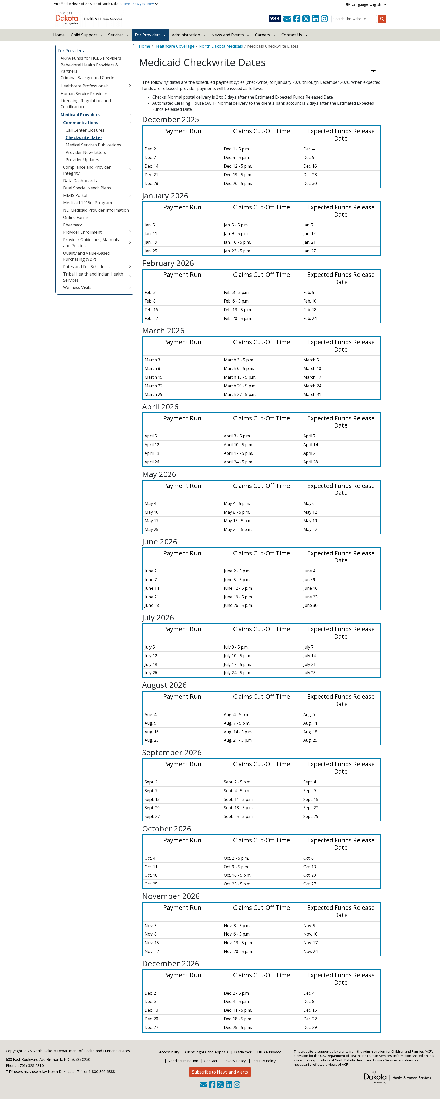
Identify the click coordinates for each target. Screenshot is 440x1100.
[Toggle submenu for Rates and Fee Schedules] (130, 267)
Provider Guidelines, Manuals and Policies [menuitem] (91, 243)
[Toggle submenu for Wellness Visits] (130, 287)
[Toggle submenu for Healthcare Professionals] (130, 86)
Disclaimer (242, 1052)
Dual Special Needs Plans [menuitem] (87, 188)
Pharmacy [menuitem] (72, 225)
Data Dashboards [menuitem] (80, 180)
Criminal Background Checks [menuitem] (88, 77)
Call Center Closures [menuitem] (85, 130)
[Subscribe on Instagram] (324, 19)
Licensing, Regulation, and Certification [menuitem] (86, 103)
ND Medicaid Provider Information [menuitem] (96, 210)
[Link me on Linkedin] (315, 19)
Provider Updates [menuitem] (82, 159)
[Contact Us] (287, 19)
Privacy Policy (234, 1060)
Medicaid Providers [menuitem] (80, 114)
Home (59, 35)
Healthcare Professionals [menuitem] (85, 86)
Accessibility (169, 1052)
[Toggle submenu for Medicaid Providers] (130, 115)
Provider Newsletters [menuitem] (86, 152)
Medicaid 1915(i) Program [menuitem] (87, 202)
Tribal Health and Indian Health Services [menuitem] (93, 277)
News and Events (227, 35)
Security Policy (264, 1060)
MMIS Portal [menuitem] (75, 195)
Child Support (84, 35)
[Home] (90, 18)
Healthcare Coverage (174, 46)
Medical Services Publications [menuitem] (93, 145)
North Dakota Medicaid (221, 46)
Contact (210, 1060)
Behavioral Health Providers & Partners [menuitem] (89, 68)
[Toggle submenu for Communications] (130, 123)
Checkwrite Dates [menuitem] (84, 137)
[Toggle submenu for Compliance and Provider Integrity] (130, 170)
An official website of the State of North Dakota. (104, 4)
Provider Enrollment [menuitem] (82, 232)
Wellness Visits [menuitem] (77, 287)
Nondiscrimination (183, 1060)
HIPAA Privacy (269, 1052)
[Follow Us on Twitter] (306, 19)
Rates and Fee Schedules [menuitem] (86, 266)
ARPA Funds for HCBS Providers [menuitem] (91, 58)
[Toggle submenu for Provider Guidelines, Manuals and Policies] (130, 243)
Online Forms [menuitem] (76, 217)
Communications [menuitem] (80, 123)
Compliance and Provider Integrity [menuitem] (87, 170)
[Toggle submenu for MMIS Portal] (130, 195)
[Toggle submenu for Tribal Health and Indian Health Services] (130, 277)
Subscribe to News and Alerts (220, 1072)
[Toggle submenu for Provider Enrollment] (130, 232)
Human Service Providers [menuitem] (84, 94)
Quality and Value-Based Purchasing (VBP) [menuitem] (86, 256)
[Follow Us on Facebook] (296, 19)
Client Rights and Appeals (206, 1052)
